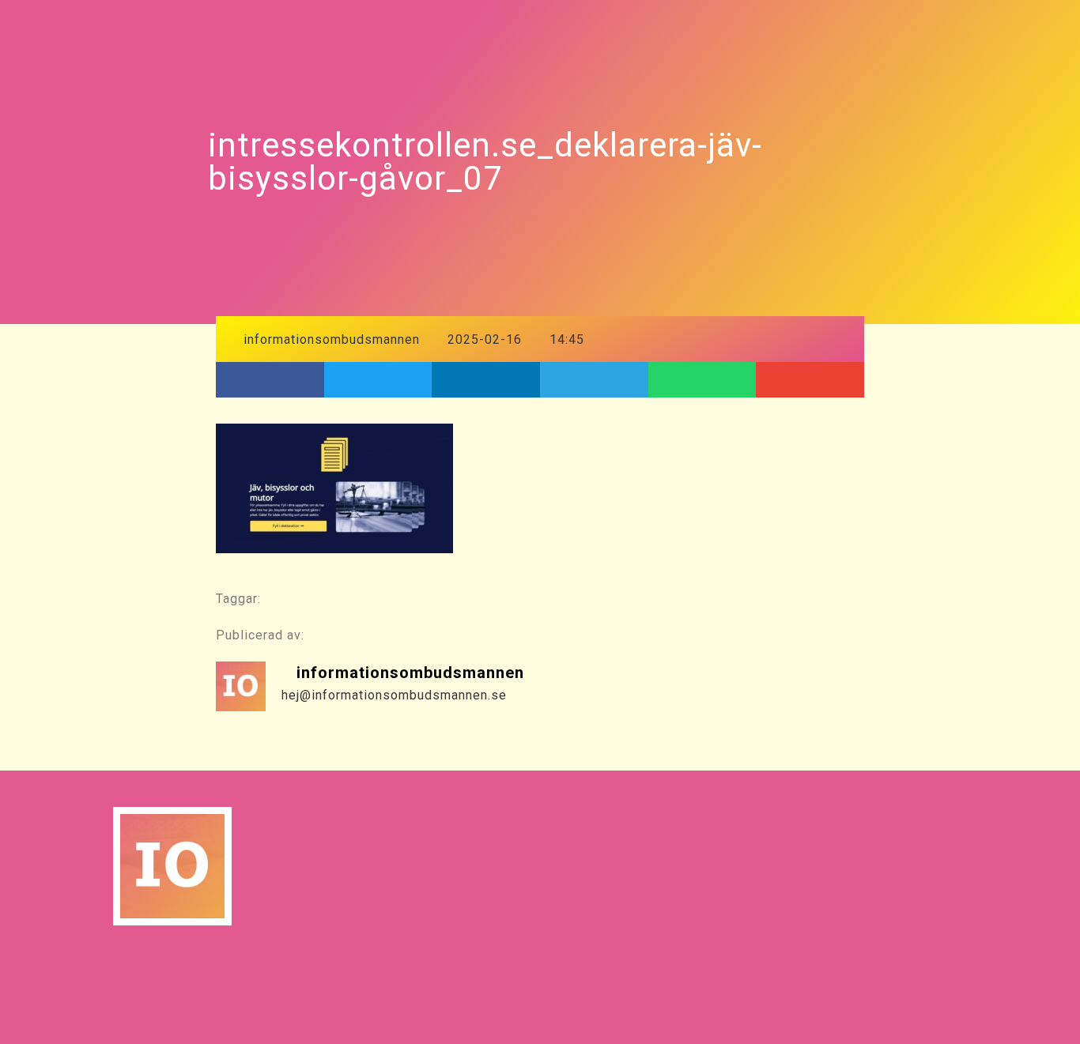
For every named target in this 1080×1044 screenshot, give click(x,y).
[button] (270, 380)
